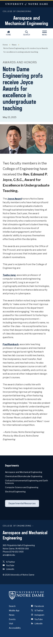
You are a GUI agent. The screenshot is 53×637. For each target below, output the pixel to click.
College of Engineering (17, 11)
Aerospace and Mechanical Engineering (26, 20)
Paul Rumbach (11, 344)
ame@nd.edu (9, 555)
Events (12, 619)
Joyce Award (14, 198)
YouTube (10, 565)
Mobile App (14, 610)
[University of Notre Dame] (26, 595)
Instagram (39, 615)
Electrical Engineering (15, 491)
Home (8, 35)
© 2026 (6, 575)
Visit (11, 623)
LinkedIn (10, 569)
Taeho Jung (9, 275)
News (14, 45)
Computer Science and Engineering (21, 487)
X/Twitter (10, 562)
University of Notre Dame (26, 4)
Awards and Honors (20, 62)
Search (26, 35)
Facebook (39, 606)
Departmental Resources (22, 503)
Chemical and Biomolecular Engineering (23, 476)
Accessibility (15, 628)
